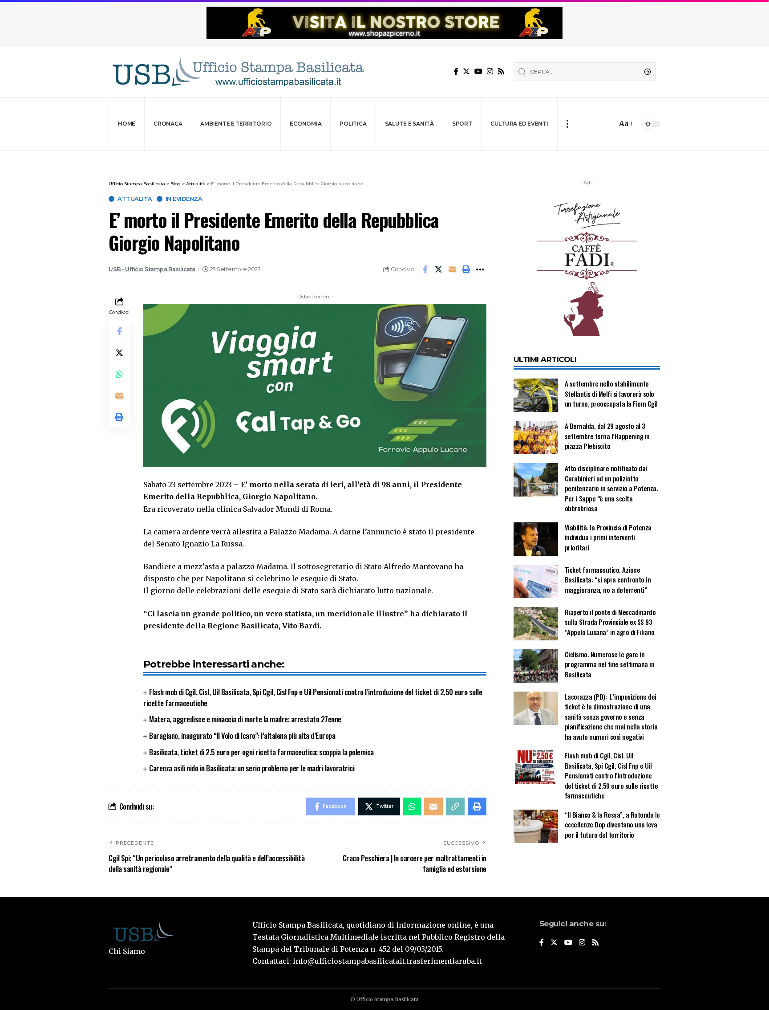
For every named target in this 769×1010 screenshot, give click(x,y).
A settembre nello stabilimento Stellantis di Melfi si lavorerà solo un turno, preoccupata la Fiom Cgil (612, 393)
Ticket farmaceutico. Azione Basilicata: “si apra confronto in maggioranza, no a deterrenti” (608, 580)
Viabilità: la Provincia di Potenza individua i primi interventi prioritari (608, 537)
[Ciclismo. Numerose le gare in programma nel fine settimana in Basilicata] (536, 666)
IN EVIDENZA (184, 199)
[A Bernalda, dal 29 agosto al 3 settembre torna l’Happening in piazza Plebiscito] (536, 437)
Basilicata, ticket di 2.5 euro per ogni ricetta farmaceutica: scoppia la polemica (261, 752)
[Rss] (501, 71)
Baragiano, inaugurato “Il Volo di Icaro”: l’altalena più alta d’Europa (242, 735)
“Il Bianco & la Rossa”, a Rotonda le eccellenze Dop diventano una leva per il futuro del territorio (612, 824)
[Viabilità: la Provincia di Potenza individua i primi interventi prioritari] (536, 539)
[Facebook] (456, 71)
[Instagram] (490, 71)
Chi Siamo (127, 951)
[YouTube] (478, 71)
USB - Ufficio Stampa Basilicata (152, 269)
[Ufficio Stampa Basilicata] (238, 71)
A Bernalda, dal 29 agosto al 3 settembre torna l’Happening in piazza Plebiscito (607, 436)
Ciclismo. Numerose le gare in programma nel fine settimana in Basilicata (610, 664)
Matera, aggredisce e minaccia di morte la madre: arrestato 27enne (245, 719)
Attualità (134, 199)
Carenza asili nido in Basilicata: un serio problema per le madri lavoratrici (251, 768)
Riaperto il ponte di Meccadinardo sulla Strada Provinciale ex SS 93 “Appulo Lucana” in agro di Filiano (610, 622)
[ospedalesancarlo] (384, 157)
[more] (567, 124)
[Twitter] (466, 71)
